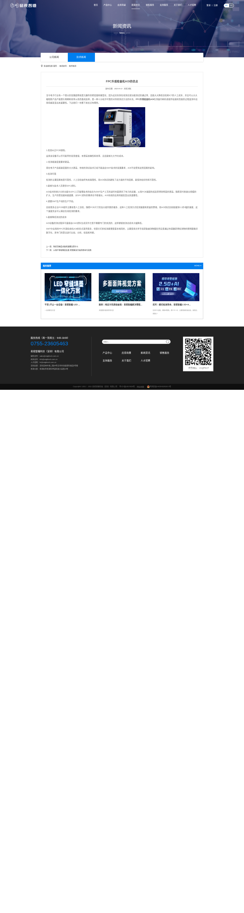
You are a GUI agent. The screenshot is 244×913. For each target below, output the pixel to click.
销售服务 (150, 5)
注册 (216, 5)
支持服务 (164, 5)
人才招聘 (192, 5)
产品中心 (108, 5)
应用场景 (122, 5)
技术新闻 (81, 57)
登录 (209, 5)
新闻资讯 (136, 5)
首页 (96, 5)
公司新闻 (54, 57)
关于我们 (178, 5)
